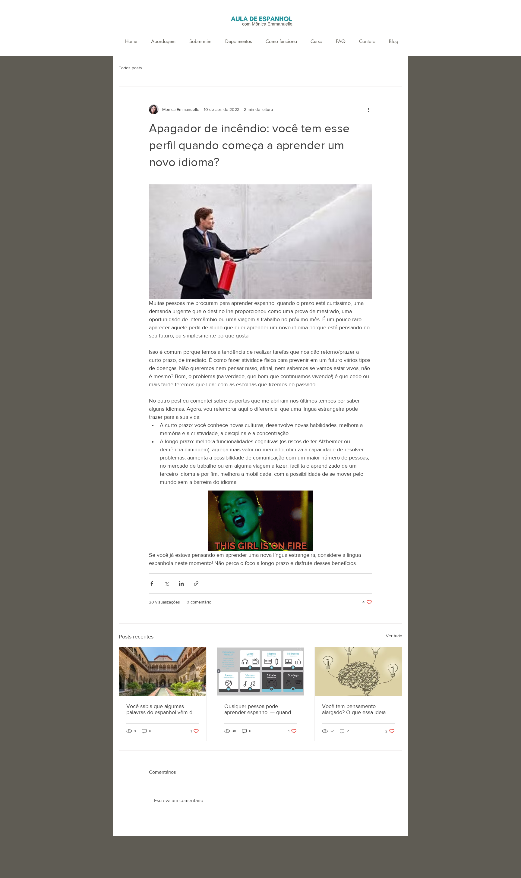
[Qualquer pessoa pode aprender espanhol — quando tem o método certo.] (260, 671)
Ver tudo (394, 635)
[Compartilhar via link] (196, 583)
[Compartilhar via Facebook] (152, 583)
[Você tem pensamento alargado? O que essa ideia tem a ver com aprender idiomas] (358, 671)
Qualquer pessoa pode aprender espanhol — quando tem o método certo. (259, 709)
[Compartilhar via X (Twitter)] (166, 583)
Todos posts (130, 67)
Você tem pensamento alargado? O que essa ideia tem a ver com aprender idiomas (354, 709)
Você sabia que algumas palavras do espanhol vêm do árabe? (160, 709)
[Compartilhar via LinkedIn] (181, 583)
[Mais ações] (368, 109)
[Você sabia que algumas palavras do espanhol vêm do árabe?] (162, 671)
